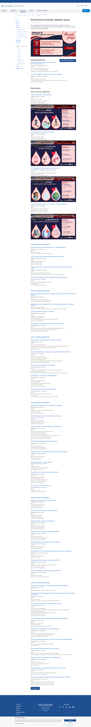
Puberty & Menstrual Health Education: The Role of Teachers (46, 340)
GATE (29, 14)
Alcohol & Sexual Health (21, 34)
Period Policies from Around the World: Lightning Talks (45, 472)
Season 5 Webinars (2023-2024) (40, 291)
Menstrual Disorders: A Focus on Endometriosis (43, 521)
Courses (17, 25)
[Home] (12, 5)
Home (16, 14)
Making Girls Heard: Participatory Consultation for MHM (45, 531)
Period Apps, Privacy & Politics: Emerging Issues (43, 389)
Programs (24, 14)
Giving (86, 5)
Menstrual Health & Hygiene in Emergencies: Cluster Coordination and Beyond (51, 351)
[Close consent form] (75, 718)
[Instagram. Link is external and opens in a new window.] (67, 707)
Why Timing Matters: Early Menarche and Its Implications (45, 168)
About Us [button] (3, 10)
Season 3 (19, 54)
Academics (18, 706)
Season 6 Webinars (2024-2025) (40, 244)
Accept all (70, 720)
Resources (33, 14)
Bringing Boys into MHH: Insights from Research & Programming (47, 323)
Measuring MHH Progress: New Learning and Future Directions (47, 405)
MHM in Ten (19, 38)
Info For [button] (85, 10)
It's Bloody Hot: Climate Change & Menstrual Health (44, 375)
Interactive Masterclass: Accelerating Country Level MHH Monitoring (48, 247)
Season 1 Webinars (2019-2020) (40, 582)
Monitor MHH (18, 40)
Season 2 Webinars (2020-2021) (40, 497)
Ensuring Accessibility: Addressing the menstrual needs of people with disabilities (52, 639)
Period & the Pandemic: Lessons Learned (41, 462)
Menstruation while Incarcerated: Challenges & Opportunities (46, 426)
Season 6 (19, 48)
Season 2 (19, 56)
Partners (17, 23)
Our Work (18, 27)
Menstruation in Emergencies (21, 31)
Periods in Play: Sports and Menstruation (41, 94)
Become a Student (20, 712)
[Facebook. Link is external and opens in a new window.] (63, 707)
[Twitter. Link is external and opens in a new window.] (60, 707)
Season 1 (19, 58)
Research (20, 14)
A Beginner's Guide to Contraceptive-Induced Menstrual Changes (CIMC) (49, 451)
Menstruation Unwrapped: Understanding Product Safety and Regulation (50, 277)
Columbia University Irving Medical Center (45, 1)
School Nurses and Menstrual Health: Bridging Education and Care (47, 256)
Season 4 (19, 52)
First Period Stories (20, 61)
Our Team (18, 21)
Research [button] (22, 10)
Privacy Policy (69, 725)
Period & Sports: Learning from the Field (41, 485)
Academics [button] (13, 10)
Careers (18, 714)
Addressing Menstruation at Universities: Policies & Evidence (47, 416)
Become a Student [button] (42, 10)
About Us (18, 704)
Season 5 (19, 50)
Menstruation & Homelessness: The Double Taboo (44, 500)
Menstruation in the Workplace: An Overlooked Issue (44, 510)
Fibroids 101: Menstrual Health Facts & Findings (43, 365)
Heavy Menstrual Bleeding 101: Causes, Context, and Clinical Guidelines (49, 204)
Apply (78, 5)
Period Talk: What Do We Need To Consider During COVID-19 (46, 603)
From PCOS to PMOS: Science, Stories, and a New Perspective (47, 74)
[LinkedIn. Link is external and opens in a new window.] (70, 707)
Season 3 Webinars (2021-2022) (40, 402)
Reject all (70, 722)
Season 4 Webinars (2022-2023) (40, 337)
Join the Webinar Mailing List (68, 61)
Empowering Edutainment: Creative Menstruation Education (46, 570)
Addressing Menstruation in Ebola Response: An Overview (46, 542)
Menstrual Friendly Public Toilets (22, 36)
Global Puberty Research (21, 29)
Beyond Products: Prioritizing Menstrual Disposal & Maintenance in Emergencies (51, 551)
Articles (18, 44)
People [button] (31, 10)
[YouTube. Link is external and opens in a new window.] (73, 707)
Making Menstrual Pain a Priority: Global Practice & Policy (46, 560)
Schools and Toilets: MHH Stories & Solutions (43, 311)
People (17, 710)
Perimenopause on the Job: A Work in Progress (43, 132)
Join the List (36, 689)
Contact (82, 5)
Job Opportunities (19, 68)
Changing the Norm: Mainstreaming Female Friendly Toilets (46, 657)
